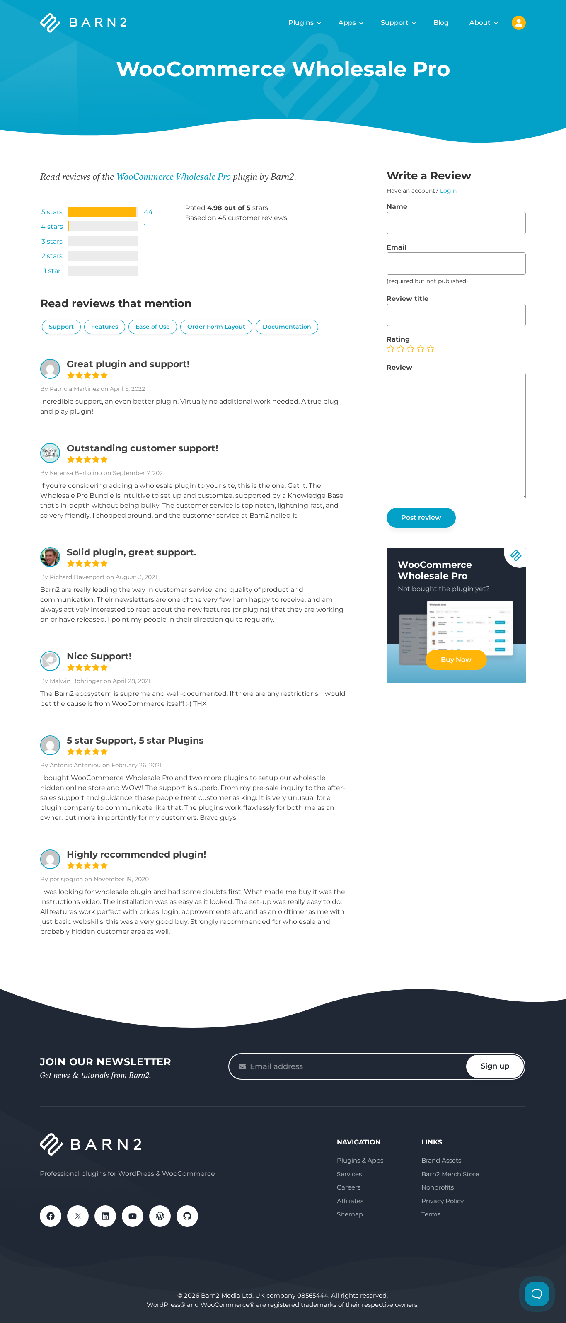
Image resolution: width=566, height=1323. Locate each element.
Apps (347, 23)
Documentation (287, 326)
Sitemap (350, 1214)
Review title (407, 299)
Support (395, 23)
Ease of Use (152, 326)
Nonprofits (437, 1187)
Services (349, 1174)
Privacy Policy (442, 1201)
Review (399, 367)
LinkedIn (105, 1216)
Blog (441, 23)
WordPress (160, 1216)
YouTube (132, 1216)
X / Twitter (78, 1216)
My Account (519, 23)
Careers (348, 1187)
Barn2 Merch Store (450, 1174)
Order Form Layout (216, 326)
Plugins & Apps (360, 1160)
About (480, 23)
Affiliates (350, 1201)
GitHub (187, 1216)
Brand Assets (441, 1160)
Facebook (50, 1216)
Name (397, 207)
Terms (430, 1214)
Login (448, 190)
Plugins (301, 23)
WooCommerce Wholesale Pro (173, 176)
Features (104, 326)
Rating (398, 339)
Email (396, 247)
